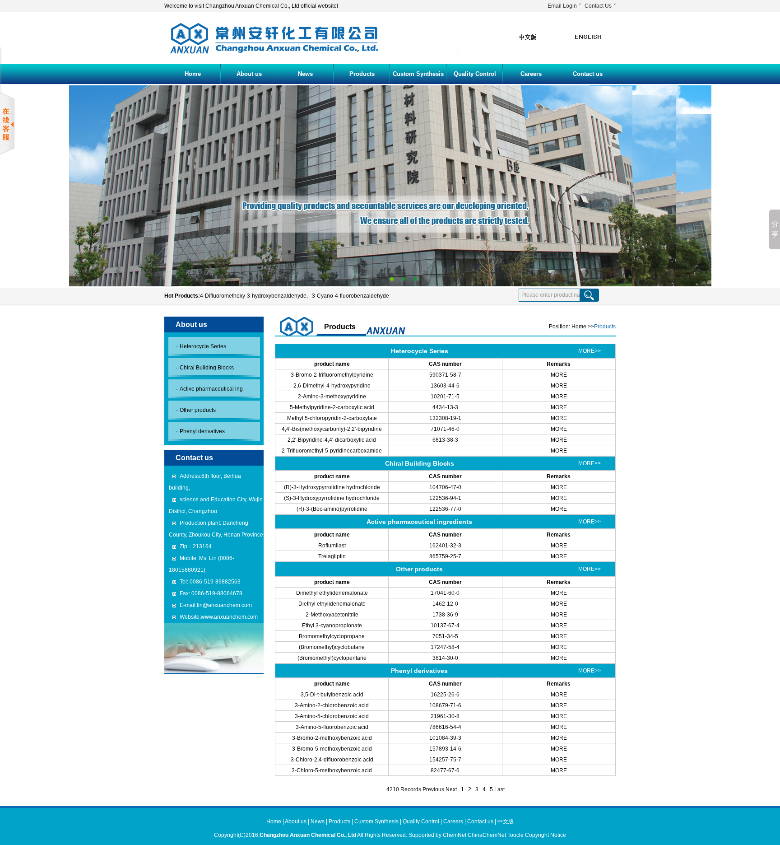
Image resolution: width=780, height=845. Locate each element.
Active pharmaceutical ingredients (419, 521)
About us (249, 73)
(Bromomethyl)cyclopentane (332, 658)
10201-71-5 (445, 396)
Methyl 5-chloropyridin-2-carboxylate (332, 418)
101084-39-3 (445, 738)
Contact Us (598, 6)
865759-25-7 (445, 556)
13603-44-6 (445, 386)
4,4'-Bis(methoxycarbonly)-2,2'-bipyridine (332, 429)
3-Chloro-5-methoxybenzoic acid (332, 770)
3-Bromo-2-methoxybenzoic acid (332, 738)
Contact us (588, 73)
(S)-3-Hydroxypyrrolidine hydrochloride (332, 498)
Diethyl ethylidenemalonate (332, 604)
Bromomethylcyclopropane (332, 636)
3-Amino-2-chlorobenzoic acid (332, 705)
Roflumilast (332, 545)
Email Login (562, 6)
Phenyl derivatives (202, 431)
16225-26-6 (445, 694)
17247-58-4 (445, 647)
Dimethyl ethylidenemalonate (332, 593)
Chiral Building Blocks (207, 367)
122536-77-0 (445, 509)
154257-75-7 (445, 759)
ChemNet (454, 835)
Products (362, 73)
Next (451, 789)
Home (193, 73)
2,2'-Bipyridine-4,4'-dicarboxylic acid (332, 440)
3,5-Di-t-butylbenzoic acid (332, 694)
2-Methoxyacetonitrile (332, 615)
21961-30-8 (445, 716)
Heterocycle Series (203, 346)
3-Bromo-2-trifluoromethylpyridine (332, 375)
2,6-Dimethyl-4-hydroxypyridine (332, 386)
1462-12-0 (445, 604)
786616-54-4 (445, 727)
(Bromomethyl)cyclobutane (332, 647)
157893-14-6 (445, 749)
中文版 (505, 821)
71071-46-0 (445, 429)
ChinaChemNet (487, 835)
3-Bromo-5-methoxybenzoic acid (332, 749)
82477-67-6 (445, 770)
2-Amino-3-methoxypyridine (332, 396)
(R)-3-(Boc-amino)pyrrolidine (332, 509)
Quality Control (475, 73)
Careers (531, 73)
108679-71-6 (445, 705)
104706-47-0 (445, 487)
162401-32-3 (445, 545)
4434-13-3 (445, 407)
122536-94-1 (445, 498)
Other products (198, 410)
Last (499, 789)
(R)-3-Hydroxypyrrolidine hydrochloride (332, 487)
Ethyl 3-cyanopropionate (332, 625)
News (305, 73)
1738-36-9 (445, 615)
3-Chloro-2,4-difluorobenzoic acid (332, 759)
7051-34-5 (445, 636)
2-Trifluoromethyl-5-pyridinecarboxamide (332, 451)
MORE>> (589, 351)
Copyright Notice (545, 835)
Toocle (515, 835)
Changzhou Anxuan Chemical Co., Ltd (308, 835)
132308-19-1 (445, 418)
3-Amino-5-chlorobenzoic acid (332, 716)
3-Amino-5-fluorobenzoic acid (332, 727)
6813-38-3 (445, 440)
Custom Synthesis (418, 73)
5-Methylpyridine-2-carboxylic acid (332, 407)
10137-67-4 (445, 625)
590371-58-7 (445, 375)
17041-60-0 (445, 593)
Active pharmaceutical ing (211, 389)
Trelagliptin (332, 556)
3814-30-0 (445, 658)
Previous (433, 789)
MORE (559, 375)
